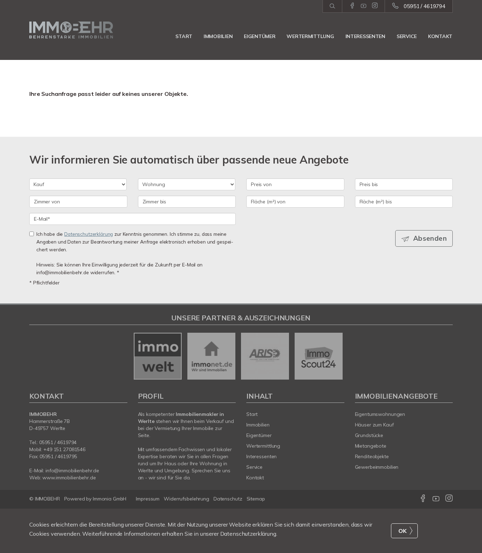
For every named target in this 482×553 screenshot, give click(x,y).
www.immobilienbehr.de (69, 477)
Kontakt (440, 36)
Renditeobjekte (372, 456)
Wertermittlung (310, 36)
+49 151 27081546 (64, 449)
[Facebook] (352, 6)
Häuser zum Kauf (374, 425)
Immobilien (218, 36)
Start (183, 36)
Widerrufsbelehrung (186, 499)
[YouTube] (364, 6)
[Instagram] (375, 6)
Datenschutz (227, 499)
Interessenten (365, 36)
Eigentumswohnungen (380, 414)
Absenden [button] (430, 238)
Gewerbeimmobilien (377, 467)
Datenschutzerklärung (88, 234)
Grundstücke (369, 435)
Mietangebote (371, 446)
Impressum (147, 499)
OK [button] (402, 530)
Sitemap (256, 499)
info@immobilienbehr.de (72, 470)
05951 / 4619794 (424, 6)
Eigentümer (259, 36)
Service (407, 36)
